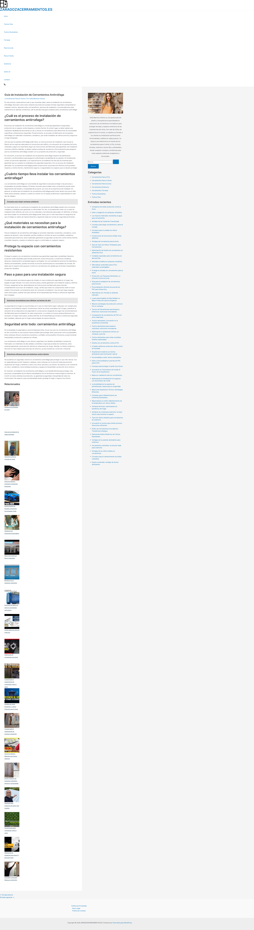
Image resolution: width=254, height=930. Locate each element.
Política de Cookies (79, 911)
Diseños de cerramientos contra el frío (105, 343)
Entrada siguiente (7, 897)
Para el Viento (9, 56)
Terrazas (7, 40)
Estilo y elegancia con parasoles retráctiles (107, 212)
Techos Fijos (8, 24)
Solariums (7, 64)
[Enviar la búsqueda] (116, 162)
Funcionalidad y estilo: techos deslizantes (106, 357)
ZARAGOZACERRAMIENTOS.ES (26, 9)
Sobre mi (7, 72)
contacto (7, 80)
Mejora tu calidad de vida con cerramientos (107, 375)
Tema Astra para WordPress (122, 923)
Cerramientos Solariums (100, 187)
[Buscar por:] (103, 162)
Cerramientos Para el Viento (15, 99)
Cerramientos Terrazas (100, 190)
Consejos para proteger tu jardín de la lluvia (107, 366)
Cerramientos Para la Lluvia (101, 184)
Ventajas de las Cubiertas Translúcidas (105, 221)
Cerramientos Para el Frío (101, 177)
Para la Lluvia (8, 48)
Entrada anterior (6, 895)
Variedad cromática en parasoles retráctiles (107, 261)
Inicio (6, 16)
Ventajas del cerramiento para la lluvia (105, 241)
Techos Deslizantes (11, 32)
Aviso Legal (76, 908)
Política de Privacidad (79, 906)
